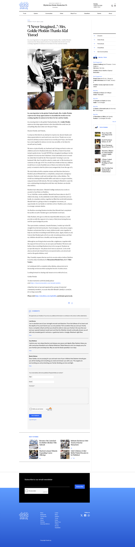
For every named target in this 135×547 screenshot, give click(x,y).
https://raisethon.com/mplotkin (45, 296)
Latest (56, 513)
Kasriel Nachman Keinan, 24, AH (107, 141)
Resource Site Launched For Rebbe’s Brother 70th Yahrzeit (48, 442)
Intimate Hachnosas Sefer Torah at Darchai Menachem (79, 442)
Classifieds (87, 13)
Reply (30, 335)
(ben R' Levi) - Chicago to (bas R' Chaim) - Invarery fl (104, 80)
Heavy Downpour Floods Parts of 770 (107, 146)
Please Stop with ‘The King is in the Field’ (107, 134)
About (110, 13)
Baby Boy (95, 90)
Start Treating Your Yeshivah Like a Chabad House (107, 170)
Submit (99, 13)
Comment (32, 386)
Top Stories (43, 516)
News (29, 20)
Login (30, 419)
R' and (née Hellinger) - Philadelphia (102, 93)
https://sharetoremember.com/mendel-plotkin (45, 283)
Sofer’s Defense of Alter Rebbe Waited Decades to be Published (79, 453)
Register (35, 419)
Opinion (36, 13)
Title (30, 377)
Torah (24, 13)
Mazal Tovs (73, 13)
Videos (57, 524)
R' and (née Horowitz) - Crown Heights (104, 109)
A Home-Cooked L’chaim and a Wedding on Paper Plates (107, 162)
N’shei (61, 13)
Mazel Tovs (58, 522)
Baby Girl (95, 98)
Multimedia (43, 515)
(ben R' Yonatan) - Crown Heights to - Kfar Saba (104, 66)
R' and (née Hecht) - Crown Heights (102, 101)
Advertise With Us (45, 524)
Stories (57, 526)
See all (114, 121)
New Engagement (97, 62)
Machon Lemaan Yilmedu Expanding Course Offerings (48, 453)
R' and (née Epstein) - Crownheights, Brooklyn (103, 117)
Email (30, 382)
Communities (48, 13)
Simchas (42, 522)
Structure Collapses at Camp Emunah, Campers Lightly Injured (107, 153)
